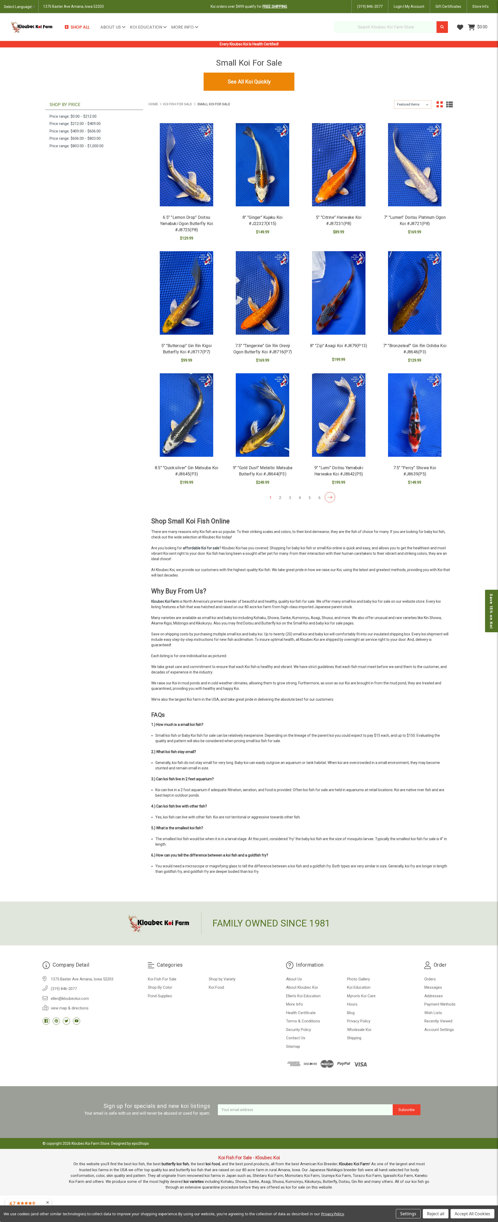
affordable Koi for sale (201, 548)
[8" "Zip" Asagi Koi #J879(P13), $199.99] (338, 293)
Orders (430, 979)
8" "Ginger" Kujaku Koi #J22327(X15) (263, 220)
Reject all (435, 1214)
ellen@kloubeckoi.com (70, 998)
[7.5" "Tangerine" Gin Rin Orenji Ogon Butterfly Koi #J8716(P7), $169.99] (262, 293)
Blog (351, 1012)
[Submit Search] (442, 27)
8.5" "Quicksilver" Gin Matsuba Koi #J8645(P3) (186, 470)
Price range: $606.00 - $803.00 (75, 138)
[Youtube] (76, 1021)
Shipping (354, 1038)
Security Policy (298, 1029)
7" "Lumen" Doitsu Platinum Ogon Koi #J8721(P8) (415, 220)
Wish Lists (433, 1012)
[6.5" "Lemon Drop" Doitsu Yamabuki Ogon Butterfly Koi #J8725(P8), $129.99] (186, 165)
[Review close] (47, 1202)
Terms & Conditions (303, 1021)
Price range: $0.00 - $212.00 (73, 116)
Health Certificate (301, 1012)
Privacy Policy (358, 1021)
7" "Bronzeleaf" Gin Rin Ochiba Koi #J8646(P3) (415, 348)
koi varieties (194, 1181)
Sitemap (293, 1046)
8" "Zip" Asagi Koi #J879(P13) (338, 345)
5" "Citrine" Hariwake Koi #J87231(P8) (338, 220)
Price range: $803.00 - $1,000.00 (76, 146)
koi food (213, 1164)
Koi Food (216, 987)
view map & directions (69, 1008)
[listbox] (412, 104)
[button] (491, 611)
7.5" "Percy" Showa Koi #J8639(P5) (414, 470)
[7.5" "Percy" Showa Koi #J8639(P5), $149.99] (414, 415)
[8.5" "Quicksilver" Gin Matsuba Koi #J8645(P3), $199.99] (186, 415)
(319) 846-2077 (370, 6)
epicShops (140, 1143)
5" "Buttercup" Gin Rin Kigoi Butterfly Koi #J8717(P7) (186, 348)
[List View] (449, 104)
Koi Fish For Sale (162, 979)
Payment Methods (439, 1004)
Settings (408, 1214)
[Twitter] (66, 1021)
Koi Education (146, 27)
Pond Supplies (160, 996)
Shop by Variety (222, 979)
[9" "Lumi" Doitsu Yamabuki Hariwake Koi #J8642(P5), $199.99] (338, 415)
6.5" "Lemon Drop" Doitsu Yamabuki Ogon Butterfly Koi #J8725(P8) (186, 223)
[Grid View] (440, 104)
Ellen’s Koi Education (303, 996)
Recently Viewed (438, 1021)
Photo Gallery (358, 979)
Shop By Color (160, 987)
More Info (183, 27)
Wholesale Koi (359, 1029)
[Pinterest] (56, 1021)
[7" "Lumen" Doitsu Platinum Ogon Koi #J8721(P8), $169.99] (414, 165)
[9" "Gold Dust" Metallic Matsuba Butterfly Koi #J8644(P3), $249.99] (262, 415)
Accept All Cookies (472, 1214)
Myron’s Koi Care (361, 996)
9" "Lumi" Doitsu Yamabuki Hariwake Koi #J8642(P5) (338, 470)
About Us (111, 27)
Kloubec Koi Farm (165, 601)
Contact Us (295, 1038)
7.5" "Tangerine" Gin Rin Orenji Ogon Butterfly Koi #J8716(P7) (262, 348)
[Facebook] (46, 1021)
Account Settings (439, 1029)
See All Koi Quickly (249, 82)
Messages (433, 987)
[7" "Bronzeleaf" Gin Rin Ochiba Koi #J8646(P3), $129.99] (414, 293)
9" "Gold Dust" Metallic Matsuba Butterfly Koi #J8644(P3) (263, 470)
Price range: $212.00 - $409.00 (75, 123)
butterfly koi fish (175, 1164)
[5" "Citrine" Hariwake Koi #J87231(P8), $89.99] (338, 165)
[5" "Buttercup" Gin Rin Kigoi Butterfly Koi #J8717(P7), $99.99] (186, 293)
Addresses (433, 996)
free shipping (274, 6)
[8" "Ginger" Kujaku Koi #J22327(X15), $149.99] (262, 165)
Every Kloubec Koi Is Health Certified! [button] (249, 44)
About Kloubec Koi (302, 987)
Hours (352, 1004)
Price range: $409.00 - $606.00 (75, 131)
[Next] (330, 497)
